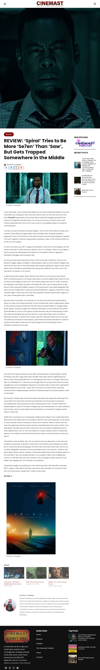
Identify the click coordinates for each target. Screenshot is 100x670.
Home (38, 634)
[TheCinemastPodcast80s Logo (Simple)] (85, 143)
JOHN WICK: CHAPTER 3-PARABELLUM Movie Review (12, 583)
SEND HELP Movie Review (87, 191)
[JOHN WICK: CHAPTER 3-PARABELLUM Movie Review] (14, 573)
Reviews (39, 639)
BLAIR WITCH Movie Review (35, 582)
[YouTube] (18, 668)
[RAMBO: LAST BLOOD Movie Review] (59, 573)
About (38, 653)
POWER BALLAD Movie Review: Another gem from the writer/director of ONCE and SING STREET (88, 179)
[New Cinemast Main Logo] (50, 4)
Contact (39, 657)
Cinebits (39, 643)
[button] (94, 4)
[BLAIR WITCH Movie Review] (36, 573)
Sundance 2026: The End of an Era (87, 648)
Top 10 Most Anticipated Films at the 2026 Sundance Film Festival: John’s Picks (87, 637)
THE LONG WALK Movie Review (86, 659)
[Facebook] (6, 668)
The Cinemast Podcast (45, 648)
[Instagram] (10, 668)
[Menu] (5, 3)
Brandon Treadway (14, 164)
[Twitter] (14, 668)
